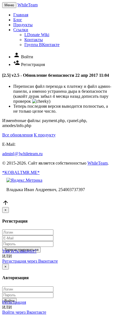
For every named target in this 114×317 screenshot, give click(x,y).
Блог (17, 19)
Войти (23, 56)
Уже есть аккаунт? (19, 251)
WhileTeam (27, 4)
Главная (20, 14)
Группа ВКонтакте (41, 44)
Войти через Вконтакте (24, 312)
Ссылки (20, 29)
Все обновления (17, 135)
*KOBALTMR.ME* (21, 172)
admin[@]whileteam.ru (22, 153)
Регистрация (29, 64)
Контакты (33, 39)
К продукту (45, 135)
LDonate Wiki (36, 34)
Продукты (23, 24)
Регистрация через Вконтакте (30, 261)
